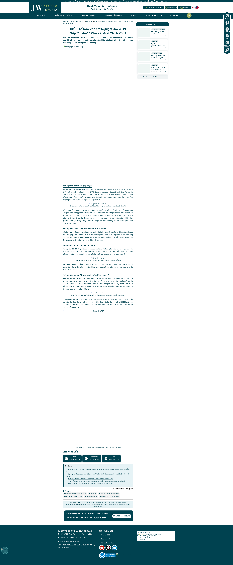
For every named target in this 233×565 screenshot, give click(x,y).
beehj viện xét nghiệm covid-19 (76, 493)
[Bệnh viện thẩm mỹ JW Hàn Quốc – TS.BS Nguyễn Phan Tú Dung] (45, 7)
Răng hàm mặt (105, 539)
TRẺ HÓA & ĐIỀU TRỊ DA (112, 15)
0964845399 (74, 537)
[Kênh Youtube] (102, 547)
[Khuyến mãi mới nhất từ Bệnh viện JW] (4, 550)
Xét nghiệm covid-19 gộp (74, 496)
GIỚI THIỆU (41, 15)
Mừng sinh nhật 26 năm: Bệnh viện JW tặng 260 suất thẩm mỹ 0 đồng (90, 483)
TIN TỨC (134, 15)
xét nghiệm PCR (92, 496)
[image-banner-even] (148, 83)
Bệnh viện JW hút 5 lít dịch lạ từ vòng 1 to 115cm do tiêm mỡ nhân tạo (90, 479)
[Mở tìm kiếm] (189, 15)
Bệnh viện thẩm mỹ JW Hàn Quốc (74, 21)
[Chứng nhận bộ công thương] (107, 555)
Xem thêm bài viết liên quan (152, 77)
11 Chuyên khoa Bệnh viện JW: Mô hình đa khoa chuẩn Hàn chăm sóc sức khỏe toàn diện (97, 481)
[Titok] (108, 547)
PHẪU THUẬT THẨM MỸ (64, 15)
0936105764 (83, 537)
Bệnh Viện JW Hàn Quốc (85, 304)
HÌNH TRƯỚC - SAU (154, 15)
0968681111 (65, 537)
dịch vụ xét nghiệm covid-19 (110, 493)
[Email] (114, 547)
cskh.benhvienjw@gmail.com (69, 541)
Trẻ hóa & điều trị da (107, 543)
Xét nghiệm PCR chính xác (110, 496)
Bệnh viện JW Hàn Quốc (143, 532)
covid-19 (93, 493)
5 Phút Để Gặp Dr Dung (121, 516)
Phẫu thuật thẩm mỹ (107, 535)
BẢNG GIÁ (174, 15)
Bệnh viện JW (103, 275)
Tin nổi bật (89, 21)
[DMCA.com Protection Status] (124, 555)
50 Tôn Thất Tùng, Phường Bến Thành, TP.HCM (76, 534)
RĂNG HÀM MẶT (88, 15)
